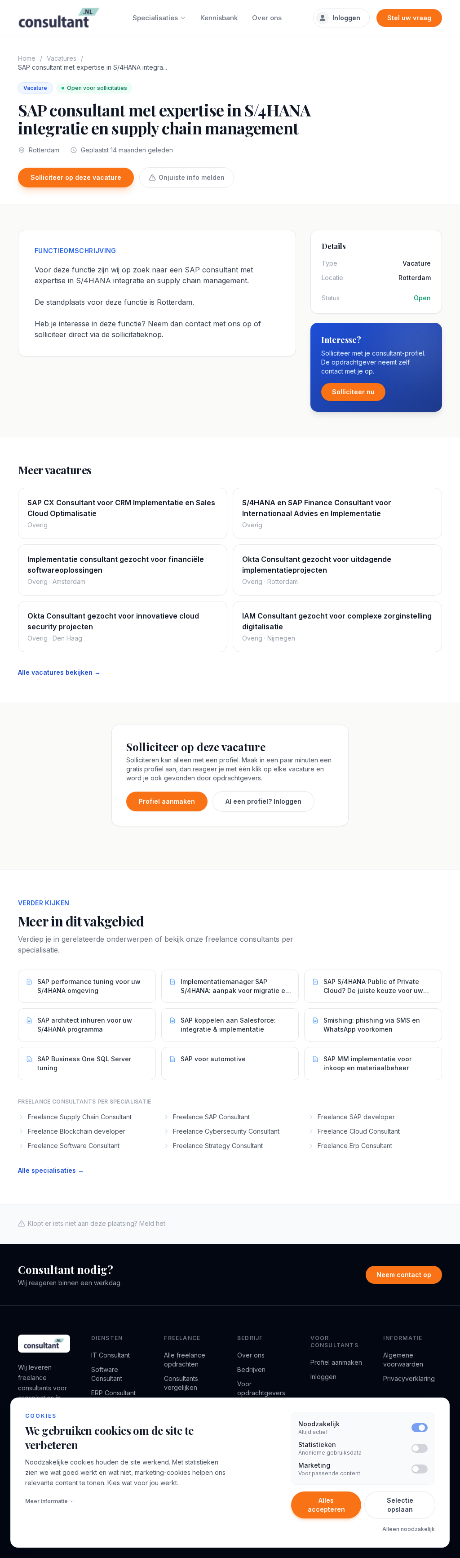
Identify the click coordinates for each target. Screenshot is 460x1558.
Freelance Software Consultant (73, 1145)
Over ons (267, 17)
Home (26, 58)
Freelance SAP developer (356, 1117)
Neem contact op (403, 1274)
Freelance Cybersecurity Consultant (226, 1131)
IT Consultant (110, 1355)
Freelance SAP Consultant (211, 1117)
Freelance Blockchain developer (76, 1131)
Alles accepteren (326, 1504)
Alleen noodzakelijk (408, 1529)
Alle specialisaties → (51, 1170)
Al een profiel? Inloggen (263, 801)
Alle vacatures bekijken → (59, 672)
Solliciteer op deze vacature (76, 177)
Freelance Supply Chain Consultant (80, 1117)
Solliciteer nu (353, 392)
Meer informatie (46, 1501)
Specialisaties (155, 17)
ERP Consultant (113, 1393)
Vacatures (61, 58)
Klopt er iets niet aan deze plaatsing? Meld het (96, 1223)
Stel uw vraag (409, 18)
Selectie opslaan (400, 1504)
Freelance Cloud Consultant (359, 1131)
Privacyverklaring (409, 1378)
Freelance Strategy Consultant (218, 1145)
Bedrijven (251, 1369)
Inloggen (346, 18)
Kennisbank (219, 17)
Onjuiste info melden (192, 177)
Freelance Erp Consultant (355, 1145)
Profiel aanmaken (167, 801)
